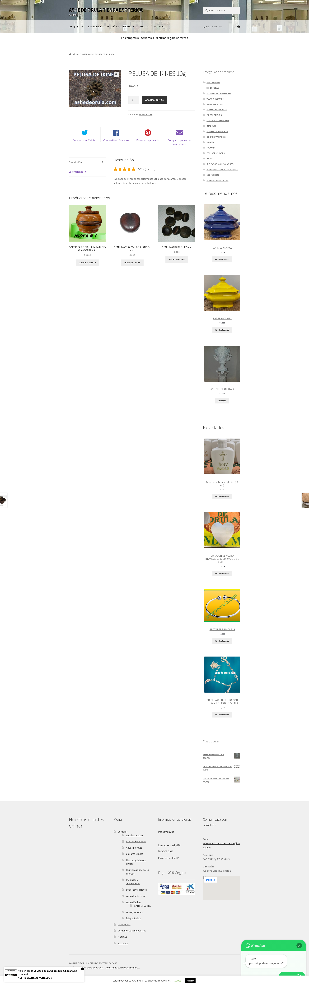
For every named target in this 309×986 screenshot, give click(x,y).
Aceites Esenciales (136, 841)
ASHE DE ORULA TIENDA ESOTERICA (105, 10)
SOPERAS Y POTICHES (217, 131)
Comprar (74, 26)
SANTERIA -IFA (142, 905)
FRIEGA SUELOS (214, 115)
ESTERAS (214, 87)
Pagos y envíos (166, 831)
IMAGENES (211, 126)
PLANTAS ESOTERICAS (217, 180)
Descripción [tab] (75, 162)
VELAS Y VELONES (215, 98)
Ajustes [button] (177, 980)
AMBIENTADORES (214, 104)
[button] (116, 74)
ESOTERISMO (213, 174)
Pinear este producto (147, 140)
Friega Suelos (133, 918)
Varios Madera (133, 902)
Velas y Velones (134, 912)
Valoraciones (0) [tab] (78, 171)
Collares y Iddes (134, 853)
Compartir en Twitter (84, 140)
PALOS (209, 158)
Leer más (222, 400)
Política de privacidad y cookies (86, 967)
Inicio (75, 54)
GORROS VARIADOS (216, 136)
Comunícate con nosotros (120, 26)
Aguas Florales (134, 847)
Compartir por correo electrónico (180, 142)
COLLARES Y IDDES (215, 153)
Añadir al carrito (154, 99)
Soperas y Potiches (136, 889)
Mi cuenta (159, 26)
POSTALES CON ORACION (218, 93)
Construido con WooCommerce (122, 967)
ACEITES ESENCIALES (216, 109)
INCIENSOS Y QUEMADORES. (220, 164)
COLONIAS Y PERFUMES (217, 120)
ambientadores (134, 835)
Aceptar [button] (190, 980)
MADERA (210, 142)
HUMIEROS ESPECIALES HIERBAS (222, 169)
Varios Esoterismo (136, 896)
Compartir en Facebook (116, 140)
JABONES (211, 147)
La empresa (94, 26)
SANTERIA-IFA (86, 54)
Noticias (144, 26)
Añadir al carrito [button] (87, 262)
